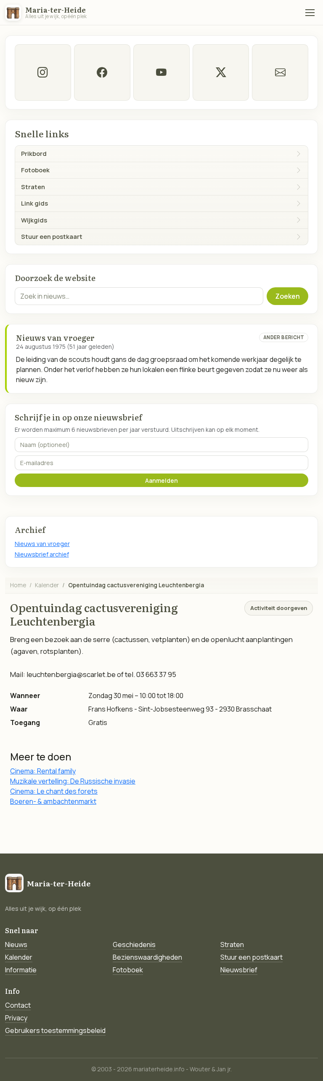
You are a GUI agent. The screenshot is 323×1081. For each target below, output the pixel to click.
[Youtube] (161, 72)
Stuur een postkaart (251, 957)
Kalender (47, 585)
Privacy (16, 1017)
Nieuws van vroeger (42, 544)
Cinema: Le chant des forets (54, 791)
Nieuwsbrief (238, 969)
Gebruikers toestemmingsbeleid (55, 1030)
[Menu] (310, 12)
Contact (18, 1005)
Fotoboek (128, 969)
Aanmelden (161, 480)
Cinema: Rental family (43, 771)
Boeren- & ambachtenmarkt (53, 801)
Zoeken (287, 296)
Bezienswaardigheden (147, 957)
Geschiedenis (134, 944)
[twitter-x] (221, 72)
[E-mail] (280, 72)
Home (18, 585)
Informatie (21, 969)
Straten (232, 944)
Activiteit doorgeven (278, 608)
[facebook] (102, 72)
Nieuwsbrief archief (42, 554)
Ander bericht (283, 337)
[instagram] (43, 72)
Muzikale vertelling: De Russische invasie (72, 781)
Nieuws (16, 944)
